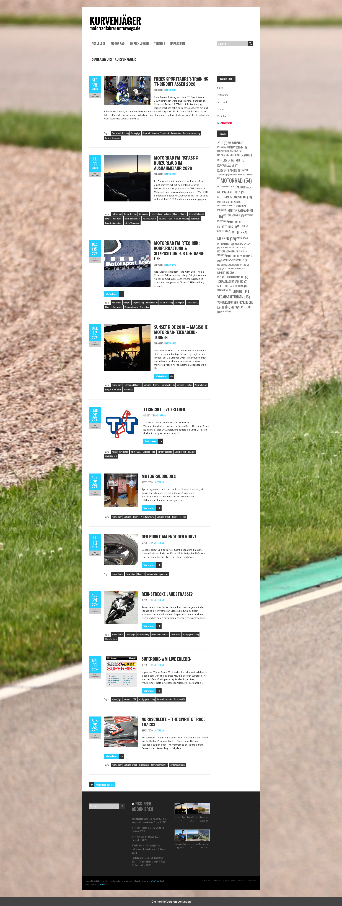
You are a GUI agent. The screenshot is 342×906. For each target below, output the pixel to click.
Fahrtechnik (116, 302)
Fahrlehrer (236, 142)
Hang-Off (127, 302)
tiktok (220, 87)
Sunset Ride (128, 389)
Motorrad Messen (150, 218)
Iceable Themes (99, 884)
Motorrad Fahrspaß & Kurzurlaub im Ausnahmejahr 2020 (176, 162)
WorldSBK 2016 (111, 456)
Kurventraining (192, 302)
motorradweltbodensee (234, 260)
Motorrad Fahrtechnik (160, 133)
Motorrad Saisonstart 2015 (233, 247)
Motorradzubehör (236, 268)
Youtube (221, 116)
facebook (222, 102)
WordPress (155, 881)
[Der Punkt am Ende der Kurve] (121, 535)
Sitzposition (144, 307)
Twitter (221, 109)
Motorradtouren (228, 251)
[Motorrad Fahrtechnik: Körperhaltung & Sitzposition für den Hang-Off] (127, 242)
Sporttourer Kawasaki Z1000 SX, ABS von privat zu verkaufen (149, 820)
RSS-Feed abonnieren (142, 806)
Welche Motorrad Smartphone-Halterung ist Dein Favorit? (146, 847)
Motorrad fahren (179, 214)
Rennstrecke (176, 133)
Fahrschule (223, 146)
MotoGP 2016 (136, 451)
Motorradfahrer (233, 215)
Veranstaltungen (233, 297)
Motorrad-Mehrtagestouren (144, 516)
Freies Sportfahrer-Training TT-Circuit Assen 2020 (181, 81)
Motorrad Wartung (181, 218)
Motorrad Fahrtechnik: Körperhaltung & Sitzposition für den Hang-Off (179, 251)
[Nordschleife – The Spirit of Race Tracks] (121, 718)
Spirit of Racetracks (112, 138)
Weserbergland (111, 639)
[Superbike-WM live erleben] (121, 658)
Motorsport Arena (131, 307)
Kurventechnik (156, 214)
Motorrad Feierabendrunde (164, 384)
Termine (159, 43)
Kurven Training (130, 214)
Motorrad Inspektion (133, 218)
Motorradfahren (201, 384)
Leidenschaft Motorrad (133, 384)
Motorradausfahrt (226, 205)
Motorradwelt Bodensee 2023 (146, 836)
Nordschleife (144, 764)
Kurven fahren (152, 302)
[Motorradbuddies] (121, 475)
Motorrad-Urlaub (163, 516)
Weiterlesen (111, 294)
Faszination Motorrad (230, 155)
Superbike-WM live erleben (166, 659)
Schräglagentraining (190, 634)
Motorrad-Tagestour (184, 384)
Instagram (222, 94)
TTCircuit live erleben (164, 409)
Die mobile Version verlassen (171, 901)
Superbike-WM (180, 451)
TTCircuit (191, 451)
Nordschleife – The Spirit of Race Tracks (173, 721)
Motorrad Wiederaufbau (228, 264)
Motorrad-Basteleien (226, 186)
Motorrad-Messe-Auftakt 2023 (146, 827)
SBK (153, 451)
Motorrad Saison (165, 218)
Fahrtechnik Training (120, 133)
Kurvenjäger (135, 133)
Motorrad (118, 43)
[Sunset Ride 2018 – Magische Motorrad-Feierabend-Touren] (127, 326)
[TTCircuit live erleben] (122, 408)
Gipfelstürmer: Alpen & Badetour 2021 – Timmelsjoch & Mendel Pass (148, 859)
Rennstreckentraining (191, 133)
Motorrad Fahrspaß (196, 214)
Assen (114, 451)
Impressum (177, 43)
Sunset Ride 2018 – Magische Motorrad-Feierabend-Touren (181, 332)
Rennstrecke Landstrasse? (167, 594)
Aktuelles (98, 43)
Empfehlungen (139, 43)
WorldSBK (226, 311)
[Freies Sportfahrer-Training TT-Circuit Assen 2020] (127, 78)
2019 (222, 142)
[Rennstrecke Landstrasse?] (121, 593)
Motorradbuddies (159, 476)
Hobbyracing (117, 214)
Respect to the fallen (113, 389)
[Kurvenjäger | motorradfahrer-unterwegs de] (115, 16)
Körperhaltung (138, 302)
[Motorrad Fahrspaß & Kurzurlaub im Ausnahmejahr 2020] (127, 156)
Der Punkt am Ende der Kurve (169, 536)
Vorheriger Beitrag (105, 784)
